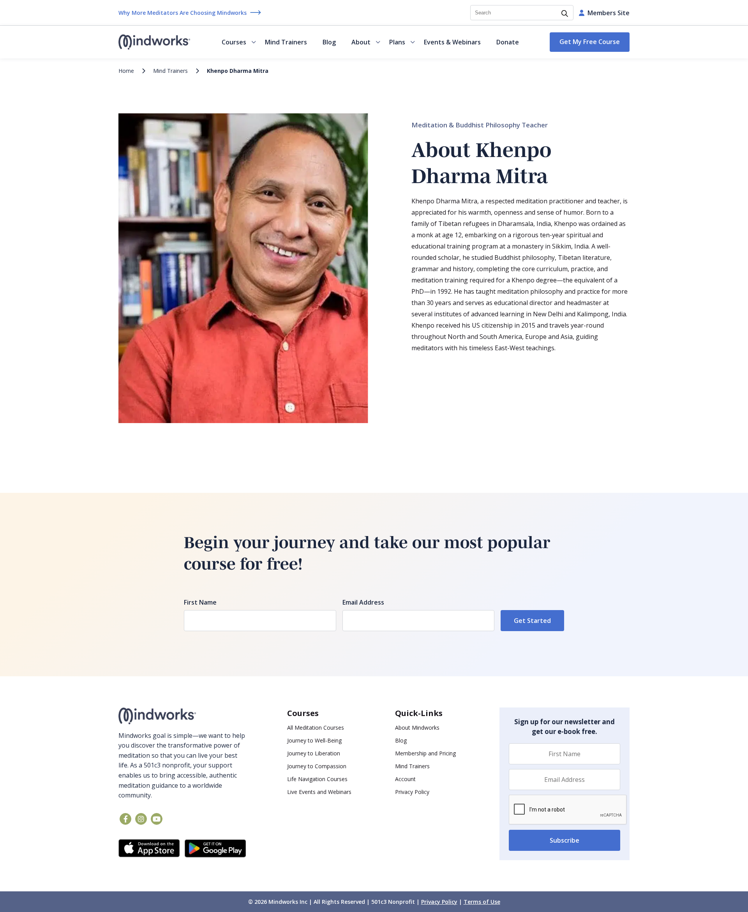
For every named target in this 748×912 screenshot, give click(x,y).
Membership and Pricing (425, 753)
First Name (200, 602)
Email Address (363, 602)
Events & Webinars (452, 42)
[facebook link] (125, 819)
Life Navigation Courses (317, 779)
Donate (507, 42)
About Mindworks (417, 727)
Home (126, 70)
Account (405, 779)
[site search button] (564, 14)
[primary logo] (154, 42)
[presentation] (568, 810)
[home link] (182, 716)
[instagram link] (141, 819)
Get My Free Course (589, 41)
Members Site (608, 13)
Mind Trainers (286, 42)
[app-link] (149, 848)
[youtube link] (156, 819)
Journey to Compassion (316, 766)
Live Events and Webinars (319, 792)
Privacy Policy (412, 792)
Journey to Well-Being (314, 740)
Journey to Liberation (313, 753)
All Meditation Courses (315, 727)
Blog (329, 42)
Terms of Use (482, 901)
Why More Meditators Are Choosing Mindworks (182, 12)
